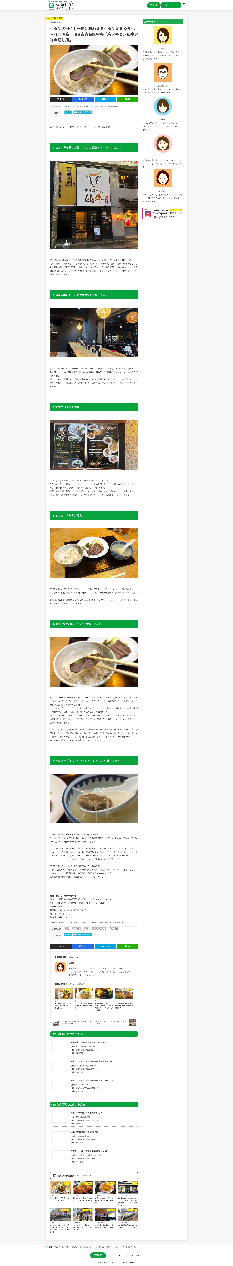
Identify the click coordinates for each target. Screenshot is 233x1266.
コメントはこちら (170, 5)
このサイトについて (135, 1256)
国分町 (86, 106)
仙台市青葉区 (76, 106)
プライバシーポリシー (117, 1256)
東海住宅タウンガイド (112, 1262)
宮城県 (67, 106)
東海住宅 (154, 5)
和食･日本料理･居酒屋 (54, 18)
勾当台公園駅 (113, 106)
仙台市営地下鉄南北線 (99, 106)
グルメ (69, 112)
